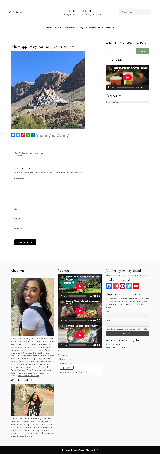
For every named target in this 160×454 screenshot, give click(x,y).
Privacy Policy (64, 359)
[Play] (109, 87)
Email (18, 219)
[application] (127, 77)
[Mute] (142, 87)
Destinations (70, 28)
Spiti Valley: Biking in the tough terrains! (29, 154)
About (58, 28)
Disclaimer (63, 355)
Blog (81, 28)
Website (18, 228)
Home (49, 28)
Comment (20, 178)
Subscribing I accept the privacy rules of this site (126, 329)
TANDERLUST (80, 11)
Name (18, 209)
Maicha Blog (92, 450)
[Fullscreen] (146, 87)
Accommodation (94, 28)
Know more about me (28, 375)
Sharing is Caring (52, 135)
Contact (110, 28)
